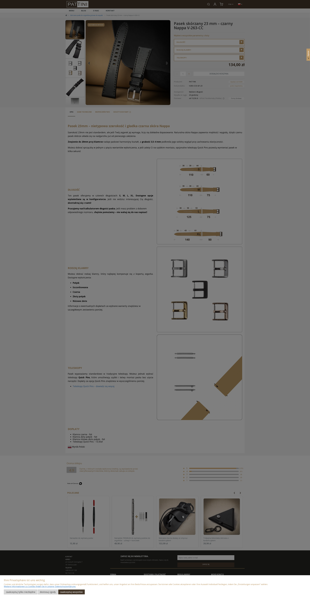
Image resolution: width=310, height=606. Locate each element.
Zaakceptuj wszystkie (71, 591)
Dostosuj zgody (48, 591)
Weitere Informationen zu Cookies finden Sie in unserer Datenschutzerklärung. (40, 586)
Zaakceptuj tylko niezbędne (20, 591)
